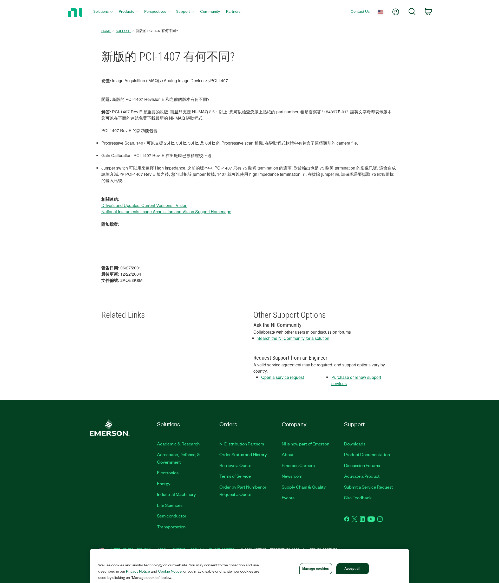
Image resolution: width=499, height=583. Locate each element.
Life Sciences (169, 505)
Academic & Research (178, 443)
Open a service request (282, 377)
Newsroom (292, 476)
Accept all (352, 568)
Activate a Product (362, 476)
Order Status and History (243, 454)
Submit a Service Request (368, 487)
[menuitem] (103, 12)
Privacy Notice (138, 571)
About (288, 454)
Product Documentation (367, 454)
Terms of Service (235, 476)
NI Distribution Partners (241, 443)
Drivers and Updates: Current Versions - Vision (144, 205)
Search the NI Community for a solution (293, 338)
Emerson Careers (298, 465)
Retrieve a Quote (235, 465)
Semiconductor (171, 516)
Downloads (354, 443)
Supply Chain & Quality (304, 487)
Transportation (171, 526)
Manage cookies (315, 568)
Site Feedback (358, 497)
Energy (163, 483)
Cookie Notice (170, 571)
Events (288, 497)
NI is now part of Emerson (305, 443)
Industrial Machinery (176, 494)
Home (106, 30)
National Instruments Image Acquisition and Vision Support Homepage (166, 212)
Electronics (168, 472)
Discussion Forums (362, 465)
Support (123, 30)
